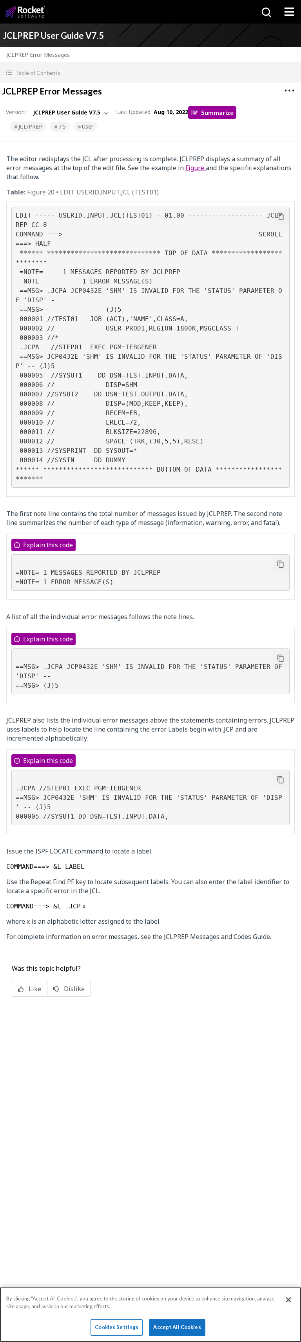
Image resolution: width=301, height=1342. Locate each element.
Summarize (217, 112)
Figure (195, 167)
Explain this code (48, 545)
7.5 (62, 126)
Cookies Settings (116, 1327)
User (87, 126)
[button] (150, 73)
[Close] (288, 1299)
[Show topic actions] (289, 90)
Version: (16, 112)
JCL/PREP (30, 126)
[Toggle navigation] (289, 12)
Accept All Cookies (177, 1327)
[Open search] (266, 12)
